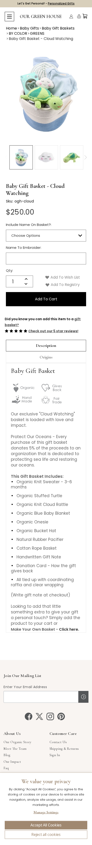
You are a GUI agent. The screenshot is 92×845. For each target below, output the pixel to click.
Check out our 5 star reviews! (53, 331)
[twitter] (39, 716)
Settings (46, 813)
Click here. (69, 629)
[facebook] (28, 716)
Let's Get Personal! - (46, 3)
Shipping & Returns (64, 748)
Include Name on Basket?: (28, 224)
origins (46, 357)
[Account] (71, 16)
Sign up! (83, 697)
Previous (6, 157)
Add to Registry (65, 284)
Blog (7, 755)
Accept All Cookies (45, 825)
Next (85, 157)
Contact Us (58, 742)
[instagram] (50, 716)
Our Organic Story (17, 742)
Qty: (9, 270)
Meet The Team (15, 748)
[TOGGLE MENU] (9, 16)
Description (46, 345)
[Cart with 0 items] (85, 16)
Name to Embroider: (23, 247)
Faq (6, 768)
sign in (55, 755)
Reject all (46, 834)
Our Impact (12, 761)
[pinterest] (61, 716)
